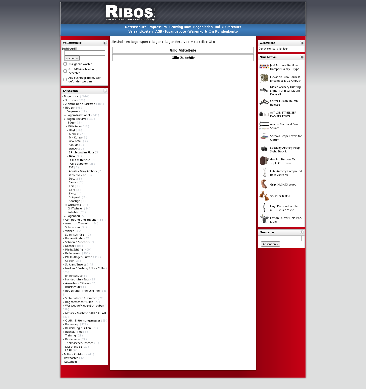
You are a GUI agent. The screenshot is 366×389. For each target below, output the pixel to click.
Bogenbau (73, 216)
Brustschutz (73, 287)
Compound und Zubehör (82, 219)
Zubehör (74, 212)
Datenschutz (135, 27)
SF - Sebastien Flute (82, 152)
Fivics (73, 193)
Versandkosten (140, 31)
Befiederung (73, 253)
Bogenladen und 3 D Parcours (217, 27)
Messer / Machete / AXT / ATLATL (86, 313)
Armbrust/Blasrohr (78, 223)
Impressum (157, 27)
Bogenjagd (72, 324)
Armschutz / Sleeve (77, 283)
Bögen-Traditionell (78, 115)
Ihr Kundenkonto (223, 31)
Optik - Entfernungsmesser (83, 320)
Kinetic (73, 133)
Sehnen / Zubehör (77, 242)
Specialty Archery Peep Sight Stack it (285, 149)
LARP (69, 350)
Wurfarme (75, 204)
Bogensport (72, 96)
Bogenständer (74, 238)
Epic (72, 186)
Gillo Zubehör (79, 163)
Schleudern (73, 227)
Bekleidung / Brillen (78, 328)
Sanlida (74, 145)
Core (72, 190)
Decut (73, 178)
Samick (74, 182)
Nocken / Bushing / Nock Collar (85, 268)
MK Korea (75, 137)
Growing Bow (180, 27)
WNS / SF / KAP (79, 175)
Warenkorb (197, 31)
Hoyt (72, 130)
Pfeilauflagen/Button (79, 257)
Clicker (70, 260)
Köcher (70, 246)
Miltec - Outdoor (75, 354)
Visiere (70, 231)
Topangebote (175, 31)
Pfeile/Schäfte (74, 249)
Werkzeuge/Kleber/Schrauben (85, 305)
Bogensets (73, 111)
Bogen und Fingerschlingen (83, 290)
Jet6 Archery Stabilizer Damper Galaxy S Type (284, 67)
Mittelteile (74, 126)
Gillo (212, 41)
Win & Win (76, 141)
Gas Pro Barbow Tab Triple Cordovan (283, 161)
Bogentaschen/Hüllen (79, 302)
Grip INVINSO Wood (283, 184)
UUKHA (74, 148)
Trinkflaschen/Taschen (79, 343)
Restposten (71, 358)
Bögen (69, 107)
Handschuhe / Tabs (77, 279)
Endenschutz (73, 275)
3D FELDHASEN (280, 196)
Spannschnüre (75, 234)
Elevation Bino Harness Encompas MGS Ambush (286, 78)
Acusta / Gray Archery (83, 171)
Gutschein (71, 361)
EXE (71, 167)
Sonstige (75, 201)
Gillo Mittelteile (80, 160)
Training (71, 335)
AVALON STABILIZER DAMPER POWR (283, 114)
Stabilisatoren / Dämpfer (81, 298)
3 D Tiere (71, 100)
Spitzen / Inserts (76, 264)
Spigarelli (75, 197)
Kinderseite (73, 339)
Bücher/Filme (74, 331)
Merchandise (74, 346)
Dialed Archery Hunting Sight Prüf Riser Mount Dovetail (285, 90)
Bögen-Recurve (76, 119)
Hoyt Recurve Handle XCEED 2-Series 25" (284, 208)
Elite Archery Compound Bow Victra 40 (286, 173)
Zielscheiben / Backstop (80, 104)
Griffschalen (76, 208)
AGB (158, 31)
